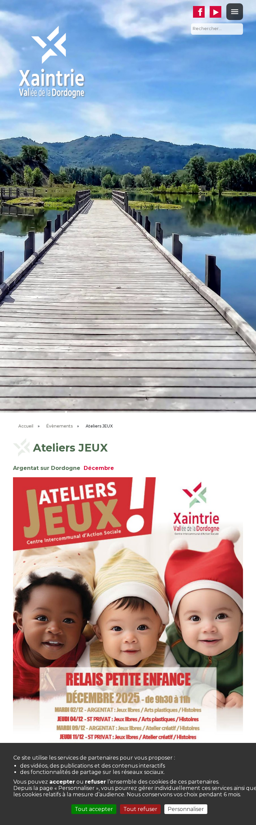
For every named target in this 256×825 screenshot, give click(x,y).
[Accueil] (51, 61)
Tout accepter (94, 809)
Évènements (59, 426)
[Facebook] (201, 12)
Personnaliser (186, 809)
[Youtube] (218, 12)
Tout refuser (140, 809)
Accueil (25, 426)
